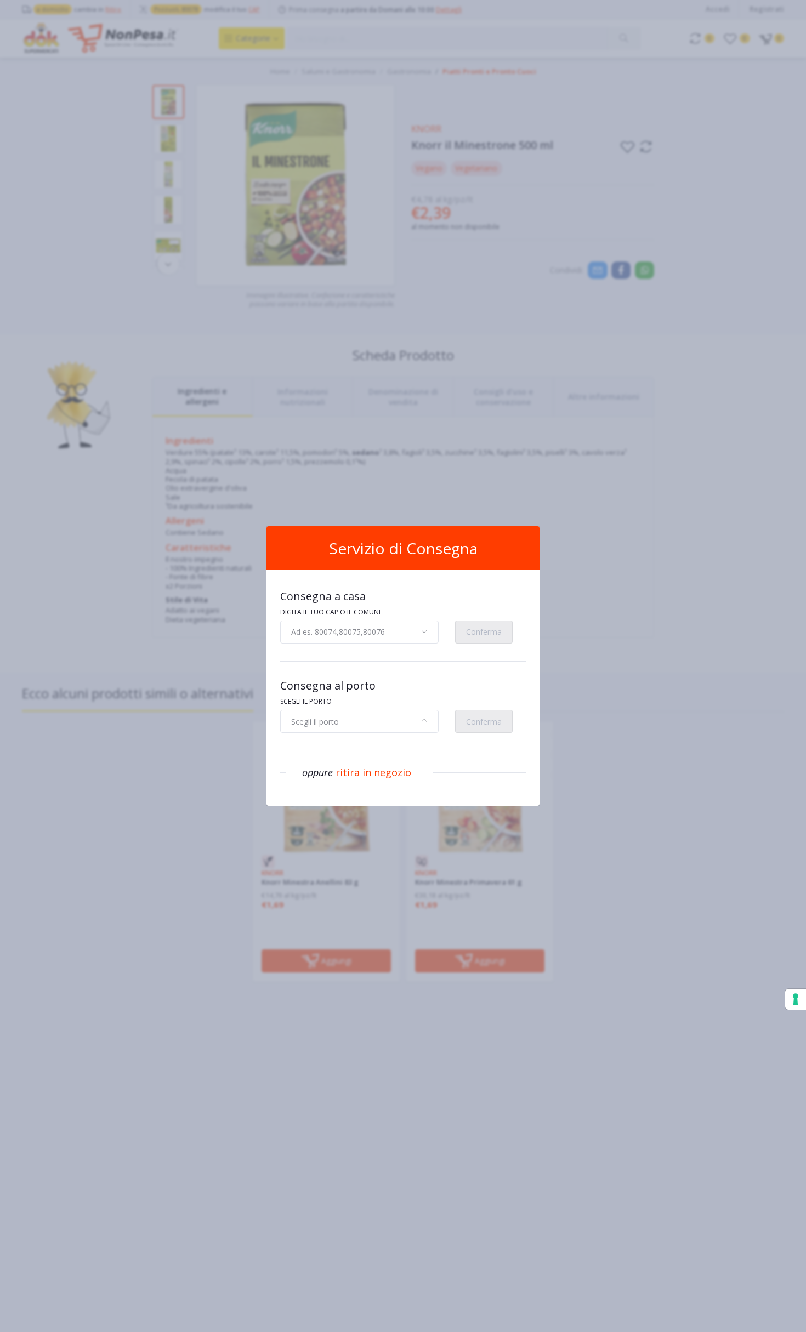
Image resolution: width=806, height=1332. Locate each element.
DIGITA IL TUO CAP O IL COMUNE (331, 612)
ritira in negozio (373, 772)
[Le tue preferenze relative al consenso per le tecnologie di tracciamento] (795, 999)
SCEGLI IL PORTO (306, 701)
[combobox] (359, 632)
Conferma (484, 632)
